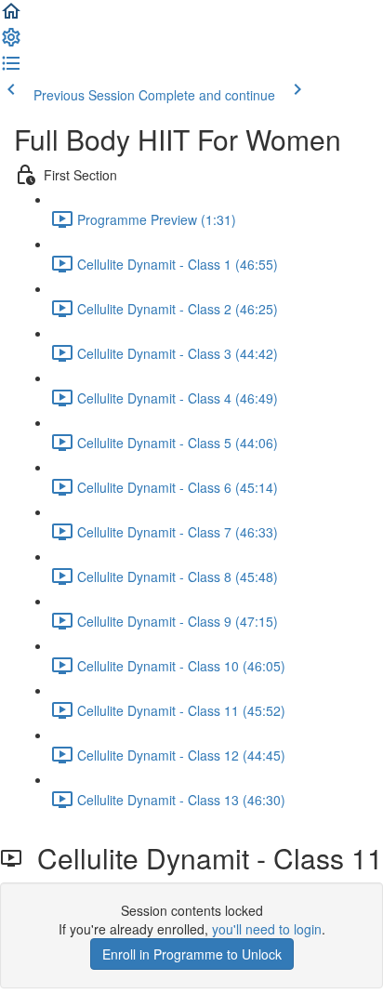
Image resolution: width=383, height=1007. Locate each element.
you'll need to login (267, 929)
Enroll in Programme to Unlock (192, 954)
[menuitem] (11, 42)
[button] (11, 16)
